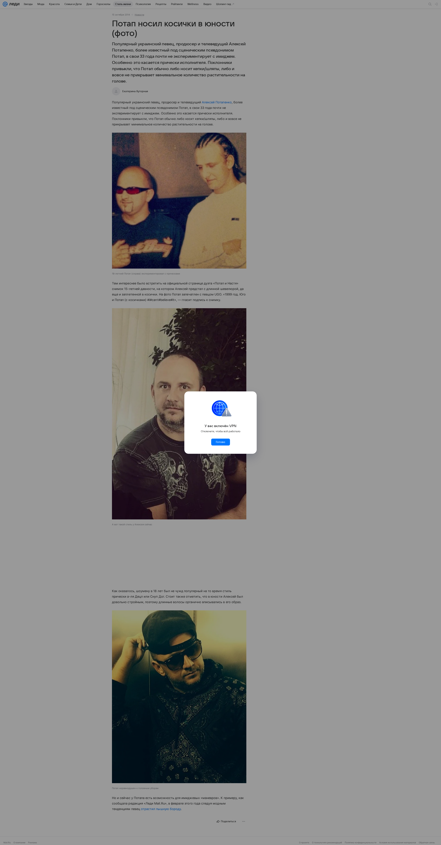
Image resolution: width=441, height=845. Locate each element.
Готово (220, 442)
